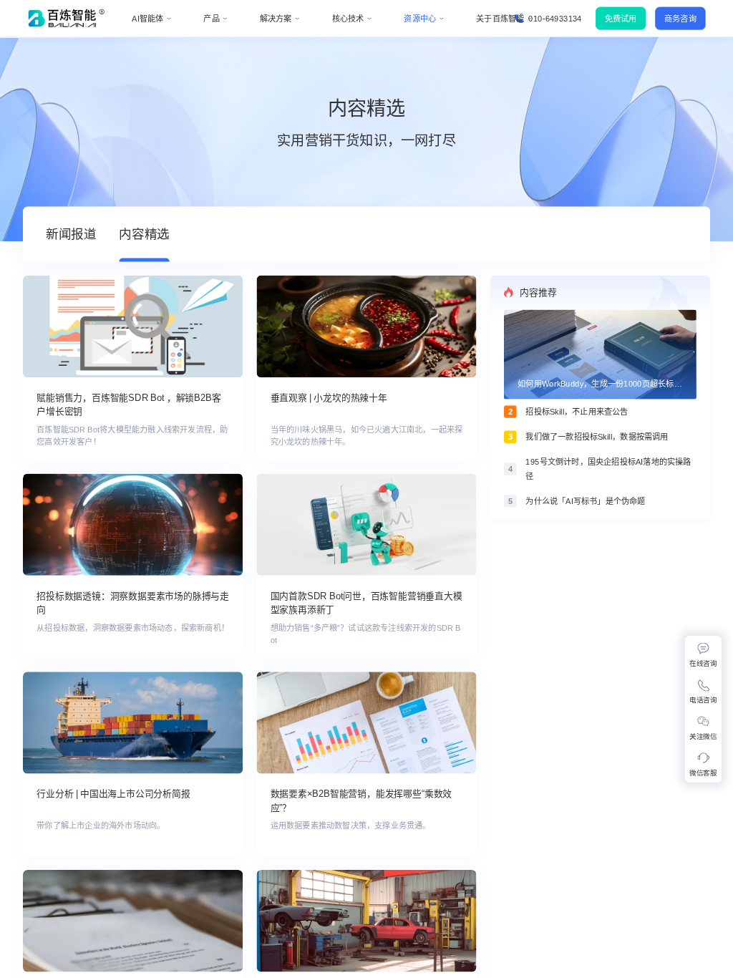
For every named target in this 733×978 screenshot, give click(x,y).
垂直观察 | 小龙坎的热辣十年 (329, 398)
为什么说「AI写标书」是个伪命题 (585, 501)
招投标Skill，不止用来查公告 (576, 412)
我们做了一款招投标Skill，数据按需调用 (596, 437)
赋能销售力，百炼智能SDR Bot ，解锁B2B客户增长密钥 (129, 405)
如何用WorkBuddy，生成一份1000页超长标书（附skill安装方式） (600, 384)
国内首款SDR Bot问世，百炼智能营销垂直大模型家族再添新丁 (366, 603)
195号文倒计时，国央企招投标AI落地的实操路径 (608, 468)
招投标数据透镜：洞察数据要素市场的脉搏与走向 (133, 603)
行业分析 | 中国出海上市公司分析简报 (113, 794)
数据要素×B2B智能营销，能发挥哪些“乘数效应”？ (361, 801)
